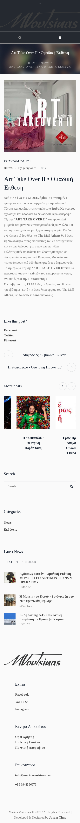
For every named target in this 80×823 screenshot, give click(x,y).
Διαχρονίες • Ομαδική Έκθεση (44, 355)
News (45, 63)
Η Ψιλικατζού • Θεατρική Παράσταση (35, 367)
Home (33, 63)
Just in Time (57, 815)
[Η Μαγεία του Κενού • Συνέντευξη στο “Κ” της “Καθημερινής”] (10, 598)
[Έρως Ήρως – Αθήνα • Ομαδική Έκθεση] (59, 412)
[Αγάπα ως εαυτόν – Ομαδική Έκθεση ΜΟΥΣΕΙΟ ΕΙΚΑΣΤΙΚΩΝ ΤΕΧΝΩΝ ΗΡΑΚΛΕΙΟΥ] (10, 575)
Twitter (9, 335)
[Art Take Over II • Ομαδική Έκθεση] (40, 115)
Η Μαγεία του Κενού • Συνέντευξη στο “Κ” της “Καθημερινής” (46, 596)
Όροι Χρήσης (24, 735)
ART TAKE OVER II (30, 219)
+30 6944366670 (25, 782)
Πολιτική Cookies (27, 740)
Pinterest (10, 340)
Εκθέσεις (10, 527)
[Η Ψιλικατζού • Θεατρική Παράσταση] (20, 412)
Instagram (22, 707)
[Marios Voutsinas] (40, 18)
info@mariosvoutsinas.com (33, 773)
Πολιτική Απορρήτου (30, 745)
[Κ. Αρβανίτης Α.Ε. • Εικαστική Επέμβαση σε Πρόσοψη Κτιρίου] (10, 616)
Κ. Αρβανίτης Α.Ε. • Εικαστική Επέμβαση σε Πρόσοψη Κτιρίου (41, 615)
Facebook (10, 330)
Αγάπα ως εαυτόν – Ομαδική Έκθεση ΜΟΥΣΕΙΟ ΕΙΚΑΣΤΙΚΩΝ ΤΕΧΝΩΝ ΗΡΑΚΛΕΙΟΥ (45, 576)
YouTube (21, 700)
